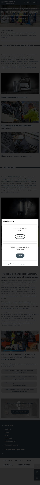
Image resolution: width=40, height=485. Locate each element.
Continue (20, 236)
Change (20, 255)
